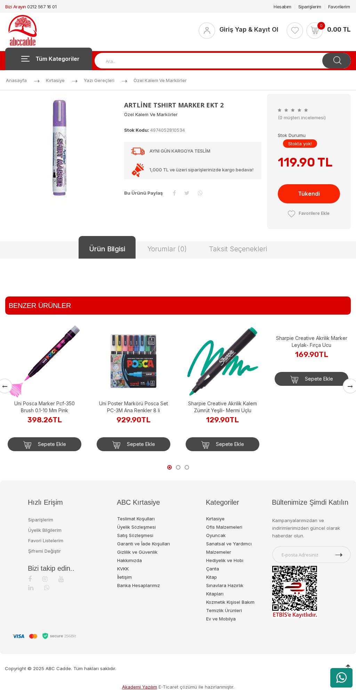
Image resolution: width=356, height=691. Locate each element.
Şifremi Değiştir (44, 551)
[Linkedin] (30, 587)
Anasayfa (16, 80)
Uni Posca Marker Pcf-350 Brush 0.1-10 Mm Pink (44, 406)
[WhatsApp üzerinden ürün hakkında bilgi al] (341, 678)
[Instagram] (45, 579)
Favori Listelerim (45, 540)
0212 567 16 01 (41, 6)
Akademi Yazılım (139, 687)
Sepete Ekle (51, 444)
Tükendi (309, 193)
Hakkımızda (129, 560)
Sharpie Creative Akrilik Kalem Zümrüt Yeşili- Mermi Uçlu (222, 406)
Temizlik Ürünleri (224, 610)
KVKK (123, 568)
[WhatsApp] (46, 587)
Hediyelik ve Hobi (224, 560)
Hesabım (282, 6)
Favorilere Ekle (314, 213)
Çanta (212, 568)
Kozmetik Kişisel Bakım (230, 602)
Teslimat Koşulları (136, 518)
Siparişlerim (309, 6)
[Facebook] (30, 579)
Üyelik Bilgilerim (45, 530)
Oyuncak (216, 535)
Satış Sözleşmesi (135, 535)
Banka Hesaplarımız (138, 585)
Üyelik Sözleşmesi (136, 527)
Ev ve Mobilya (221, 618)
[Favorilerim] (294, 30)
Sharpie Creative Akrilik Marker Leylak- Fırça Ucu (311, 406)
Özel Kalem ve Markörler (160, 80)
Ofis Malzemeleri (224, 527)
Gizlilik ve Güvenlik (137, 552)
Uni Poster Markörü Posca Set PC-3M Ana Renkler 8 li (133, 406)
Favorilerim (339, 6)
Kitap (211, 577)
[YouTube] (61, 579)
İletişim (124, 577)
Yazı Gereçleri (99, 80)
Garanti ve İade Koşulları (143, 543)
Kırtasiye (55, 80)
